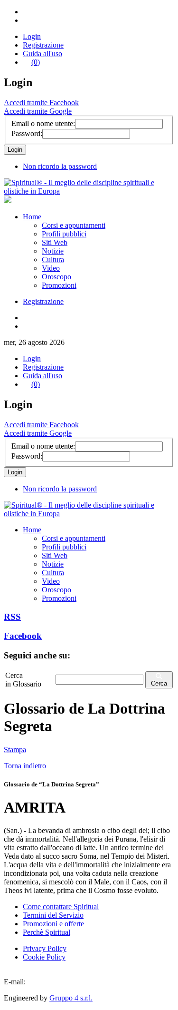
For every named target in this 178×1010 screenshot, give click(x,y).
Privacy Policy (44, 948)
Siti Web (54, 242)
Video (51, 268)
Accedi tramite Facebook (41, 102)
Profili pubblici (64, 234)
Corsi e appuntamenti (73, 225)
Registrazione (43, 45)
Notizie (53, 251)
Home (32, 217)
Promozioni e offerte (53, 924)
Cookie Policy (44, 957)
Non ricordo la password (60, 166)
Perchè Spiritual (46, 932)
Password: (26, 133)
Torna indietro (25, 766)
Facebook (23, 636)
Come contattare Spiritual (61, 906)
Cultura (53, 259)
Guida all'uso (42, 53)
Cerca (159, 683)
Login (32, 36)
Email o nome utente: (43, 123)
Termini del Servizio (53, 915)
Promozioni (59, 285)
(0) (35, 62)
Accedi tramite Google (38, 111)
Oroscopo (56, 277)
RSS (12, 617)
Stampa (15, 749)
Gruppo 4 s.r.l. (71, 998)
